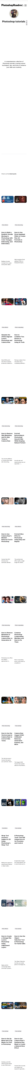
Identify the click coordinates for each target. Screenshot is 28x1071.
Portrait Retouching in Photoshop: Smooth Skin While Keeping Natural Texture (19, 438)
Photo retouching (19, 225)
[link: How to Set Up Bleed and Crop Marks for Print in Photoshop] (7, 1008)
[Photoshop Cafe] (16, 303)
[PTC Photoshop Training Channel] (3, 601)
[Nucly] (16, 601)
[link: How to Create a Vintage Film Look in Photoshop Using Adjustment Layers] (7, 906)
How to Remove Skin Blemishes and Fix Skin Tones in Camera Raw (6, 437)
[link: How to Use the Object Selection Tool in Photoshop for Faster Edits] (20, 906)
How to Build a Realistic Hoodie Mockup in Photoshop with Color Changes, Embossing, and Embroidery (7, 238)
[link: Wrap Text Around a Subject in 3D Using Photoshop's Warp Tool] (7, 805)
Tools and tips (18, 725)
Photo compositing (19, 327)
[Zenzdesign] (3, 402)
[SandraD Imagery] (16, 905)
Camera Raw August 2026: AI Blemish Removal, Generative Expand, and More (19, 738)
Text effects (4, 828)
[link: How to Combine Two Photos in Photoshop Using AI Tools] (20, 305)
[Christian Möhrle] (16, 1007)
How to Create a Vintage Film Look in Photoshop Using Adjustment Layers (6, 941)
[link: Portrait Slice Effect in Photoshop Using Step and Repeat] (20, 504)
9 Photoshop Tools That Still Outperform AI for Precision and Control (19, 839)
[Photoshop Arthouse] (16, 402)
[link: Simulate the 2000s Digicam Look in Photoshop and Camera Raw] (7, 305)
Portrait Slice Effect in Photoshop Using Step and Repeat (19, 537)
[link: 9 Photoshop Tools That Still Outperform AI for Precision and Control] (20, 805)
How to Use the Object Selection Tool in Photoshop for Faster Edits (19, 940)
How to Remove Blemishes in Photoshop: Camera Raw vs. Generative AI (7, 636)
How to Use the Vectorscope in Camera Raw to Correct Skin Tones (6, 737)
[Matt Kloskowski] (16, 702)
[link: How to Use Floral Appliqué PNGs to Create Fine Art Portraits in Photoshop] (20, 202)
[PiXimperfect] (3, 502)
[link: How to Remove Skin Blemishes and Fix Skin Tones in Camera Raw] (7, 403)
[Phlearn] (3, 303)
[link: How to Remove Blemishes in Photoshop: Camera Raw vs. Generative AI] (7, 602)
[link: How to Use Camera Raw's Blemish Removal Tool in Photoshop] (7, 504)
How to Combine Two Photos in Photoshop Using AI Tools (19, 338)
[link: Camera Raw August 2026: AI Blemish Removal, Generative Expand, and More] (20, 703)
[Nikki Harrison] (16, 201)
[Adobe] (3, 201)
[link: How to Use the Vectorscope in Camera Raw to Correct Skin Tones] (7, 703)
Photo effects (5, 225)
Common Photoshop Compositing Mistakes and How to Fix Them (19, 637)
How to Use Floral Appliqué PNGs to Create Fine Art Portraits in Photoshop (19, 237)
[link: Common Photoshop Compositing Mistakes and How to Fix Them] (20, 602)
